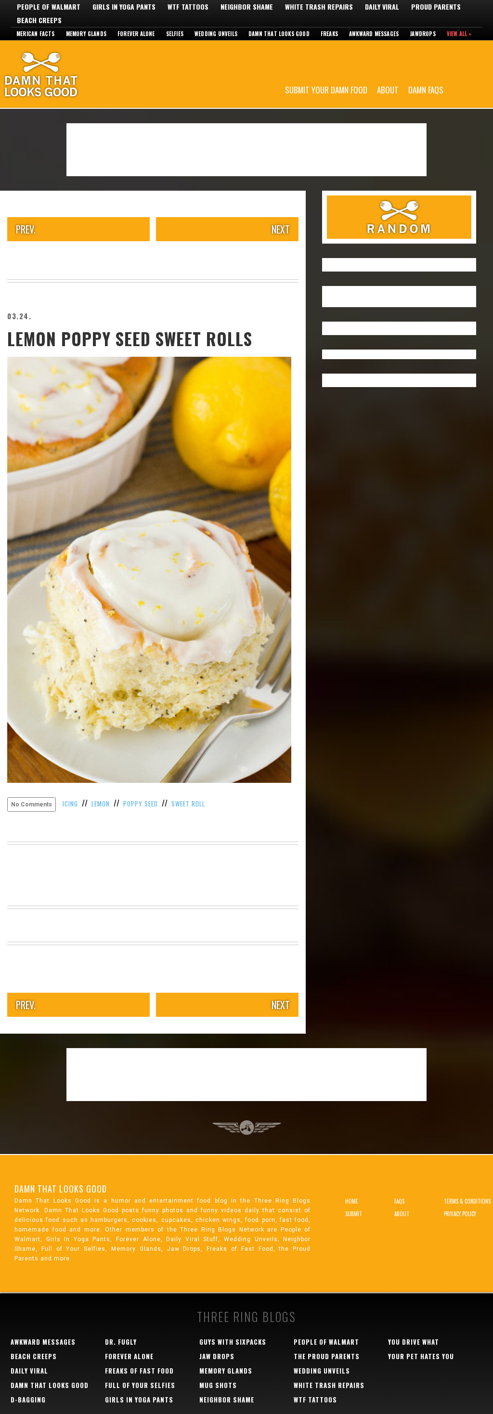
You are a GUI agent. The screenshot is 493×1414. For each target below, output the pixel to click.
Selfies (174, 34)
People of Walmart (48, 7)
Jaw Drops (216, 1356)
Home (351, 1201)
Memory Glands (86, 34)
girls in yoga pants (139, 1399)
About (388, 89)
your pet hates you (421, 1356)
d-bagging (28, 1399)
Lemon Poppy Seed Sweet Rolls (129, 338)
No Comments (31, 804)
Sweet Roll (188, 803)
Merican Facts (35, 34)
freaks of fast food (139, 1370)
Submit (353, 1214)
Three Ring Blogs (246, 1316)
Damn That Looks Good (58, 74)
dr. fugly (121, 1342)
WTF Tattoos (188, 7)
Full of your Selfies (140, 1385)
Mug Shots (218, 1385)
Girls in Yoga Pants (124, 7)
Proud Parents (436, 7)
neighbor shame (226, 1399)
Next (281, 229)
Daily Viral (382, 7)
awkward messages (43, 1342)
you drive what (413, 1342)
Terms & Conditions (467, 1201)
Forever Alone (136, 34)
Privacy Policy (460, 1214)
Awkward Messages (374, 34)
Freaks (329, 34)
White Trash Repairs (319, 7)
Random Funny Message (399, 217)
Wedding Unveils (216, 34)
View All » (459, 34)
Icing (70, 803)
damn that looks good (50, 1385)
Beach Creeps (39, 20)
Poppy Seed (140, 803)
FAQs (399, 1201)
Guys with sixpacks (232, 1342)
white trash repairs (329, 1385)
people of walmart (326, 1342)
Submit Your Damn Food (326, 89)
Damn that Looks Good (279, 34)
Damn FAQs (425, 89)
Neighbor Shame (247, 7)
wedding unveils (322, 1370)
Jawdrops (423, 34)
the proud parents (327, 1356)
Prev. (26, 229)
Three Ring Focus (246, 1127)
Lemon (100, 803)
